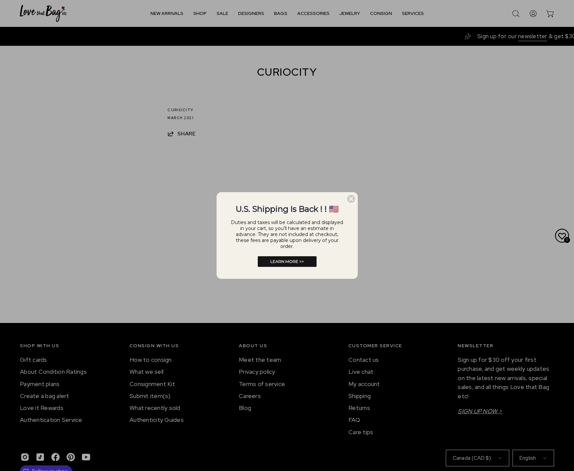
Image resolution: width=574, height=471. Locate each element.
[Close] (351, 199)
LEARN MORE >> (287, 261)
